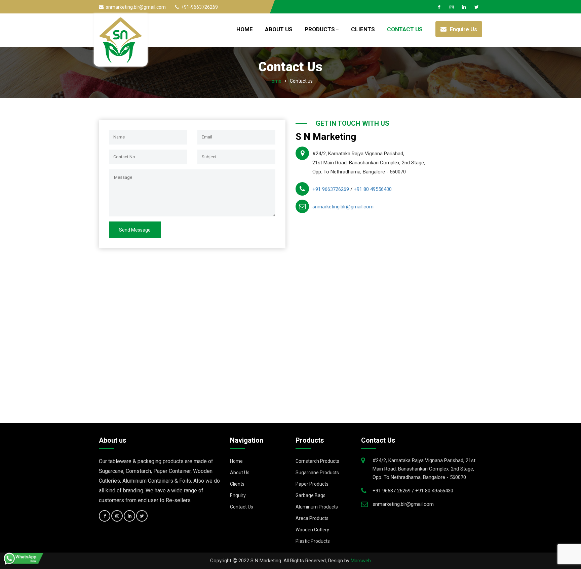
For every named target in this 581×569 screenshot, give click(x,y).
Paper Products (312, 484)
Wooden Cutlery (312, 529)
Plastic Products (313, 541)
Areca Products (312, 518)
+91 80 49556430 (373, 189)
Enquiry (238, 495)
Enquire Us (463, 29)
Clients (363, 29)
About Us (239, 472)
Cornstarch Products (317, 461)
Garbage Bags (310, 495)
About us (279, 29)
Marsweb (361, 561)
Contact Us (405, 29)
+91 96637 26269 (392, 491)
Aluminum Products (317, 507)
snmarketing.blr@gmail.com (343, 207)
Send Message (135, 230)
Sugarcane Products (317, 472)
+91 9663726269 (330, 189)
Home (244, 29)
